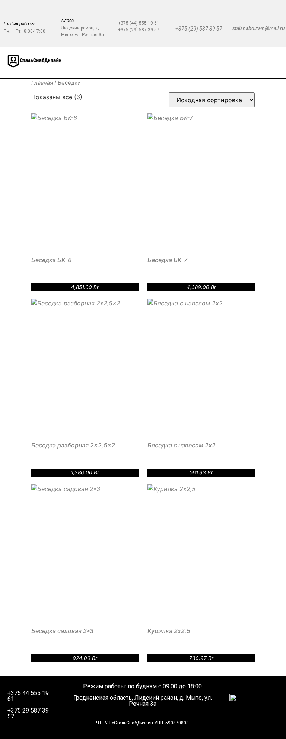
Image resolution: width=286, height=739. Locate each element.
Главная (42, 82)
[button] (166, 63)
